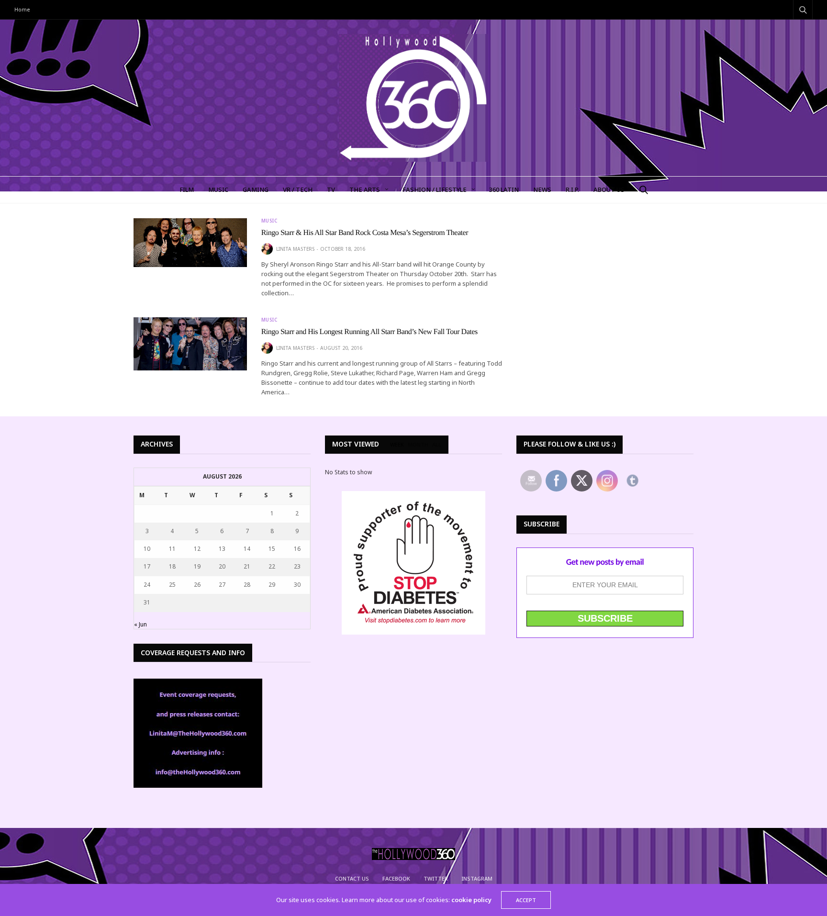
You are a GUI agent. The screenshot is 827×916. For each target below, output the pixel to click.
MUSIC (218, 189)
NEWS (542, 189)
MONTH (418, 444)
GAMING (255, 189)
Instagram (476, 878)
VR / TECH (298, 189)
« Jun (140, 624)
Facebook (396, 878)
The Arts (364, 189)
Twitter (436, 878)
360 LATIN (504, 189)
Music (269, 220)
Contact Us (352, 878)
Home (22, 9)
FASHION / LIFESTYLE (434, 189)
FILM (186, 189)
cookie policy (471, 899)
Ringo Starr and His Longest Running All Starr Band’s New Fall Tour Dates (369, 332)
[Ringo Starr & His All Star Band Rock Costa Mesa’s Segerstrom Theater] (190, 243)
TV (331, 189)
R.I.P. (572, 189)
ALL (436, 444)
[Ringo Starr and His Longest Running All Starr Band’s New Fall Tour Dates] (190, 344)
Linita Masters (295, 249)
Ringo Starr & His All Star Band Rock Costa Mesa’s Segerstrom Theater (364, 233)
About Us (609, 189)
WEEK (397, 444)
